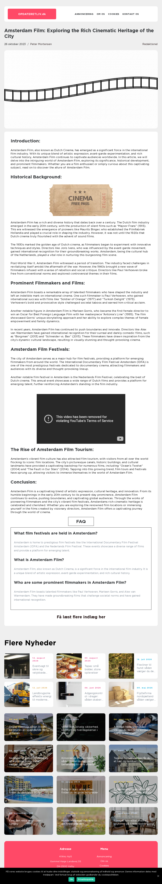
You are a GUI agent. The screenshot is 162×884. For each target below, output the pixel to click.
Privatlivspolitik (85, 879)
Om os (101, 14)
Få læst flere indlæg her (81, 617)
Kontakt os (130, 14)
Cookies (113, 14)
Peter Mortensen (41, 44)
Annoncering (84, 14)
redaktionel (150, 44)
